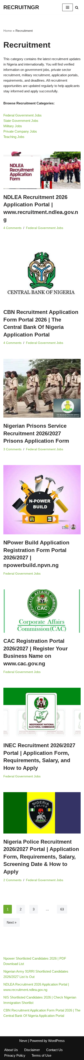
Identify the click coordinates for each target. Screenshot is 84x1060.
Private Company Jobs (20, 131)
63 (62, 909)
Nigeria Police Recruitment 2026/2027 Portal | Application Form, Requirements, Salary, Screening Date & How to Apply (41, 857)
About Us (11, 1050)
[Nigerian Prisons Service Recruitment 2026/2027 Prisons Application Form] (42, 388)
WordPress (56, 1041)
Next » (11, 922)
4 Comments (12, 228)
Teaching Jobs (13, 137)
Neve (23, 1041)
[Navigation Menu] (67, 7)
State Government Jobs (20, 121)
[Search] (76, 7)
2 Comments (12, 880)
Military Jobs (12, 126)
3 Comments (12, 449)
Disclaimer (32, 1050)
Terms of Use (41, 1055)
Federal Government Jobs (22, 115)
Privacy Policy (14, 1055)
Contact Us (54, 1050)
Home (7, 30)
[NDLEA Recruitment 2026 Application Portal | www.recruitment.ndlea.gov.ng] (42, 170)
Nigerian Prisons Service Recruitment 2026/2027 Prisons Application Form (36, 433)
